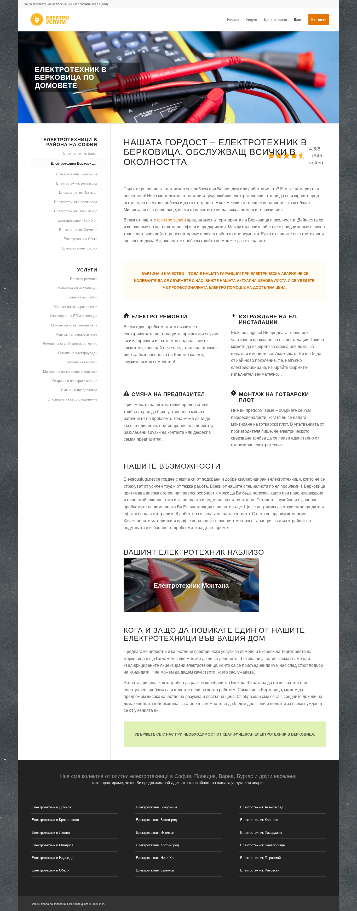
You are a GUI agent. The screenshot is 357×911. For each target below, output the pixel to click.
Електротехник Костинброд (75, 201)
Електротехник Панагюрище (262, 844)
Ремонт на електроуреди (77, 352)
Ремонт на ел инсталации (77, 287)
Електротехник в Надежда (52, 857)
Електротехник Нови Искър (75, 210)
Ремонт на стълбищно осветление (70, 343)
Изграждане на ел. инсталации (268, 319)
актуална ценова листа (262, 280)
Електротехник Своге (80, 238)
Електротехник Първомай (260, 857)
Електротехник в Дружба (51, 806)
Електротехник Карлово (259, 819)
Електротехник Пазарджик (261, 832)
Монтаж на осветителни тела (74, 325)
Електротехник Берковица (73, 163)
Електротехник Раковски (259, 870)
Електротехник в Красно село (55, 819)
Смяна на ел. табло (81, 297)
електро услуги (171, 220)
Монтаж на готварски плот (274, 396)
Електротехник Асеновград (261, 806)
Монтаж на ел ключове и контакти (70, 371)
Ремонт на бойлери (82, 361)
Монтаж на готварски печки (75, 306)
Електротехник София (79, 248)
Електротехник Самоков (78, 229)
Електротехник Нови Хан (77, 220)
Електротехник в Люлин (51, 832)
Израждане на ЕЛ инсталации (73, 315)
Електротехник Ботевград (76, 183)
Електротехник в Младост (52, 844)
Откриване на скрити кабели (74, 380)
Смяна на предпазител (168, 394)
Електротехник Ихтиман (78, 192)
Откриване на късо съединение (72, 399)
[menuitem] (233, 19)
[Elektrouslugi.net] (49, 19)
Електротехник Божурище (76, 173)
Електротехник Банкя (80, 153)
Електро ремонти (159, 316)
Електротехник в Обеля (50, 870)
